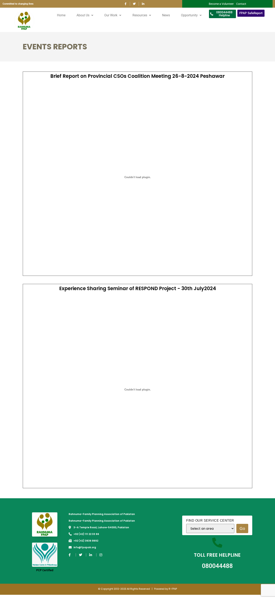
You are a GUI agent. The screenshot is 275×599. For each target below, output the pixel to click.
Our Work (110, 15)
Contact (241, 3)
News (166, 15)
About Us (83, 15)
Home (61, 15)
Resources (139, 15)
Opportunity (189, 15)
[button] (85, 15)
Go (242, 528)
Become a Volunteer (221, 3)
